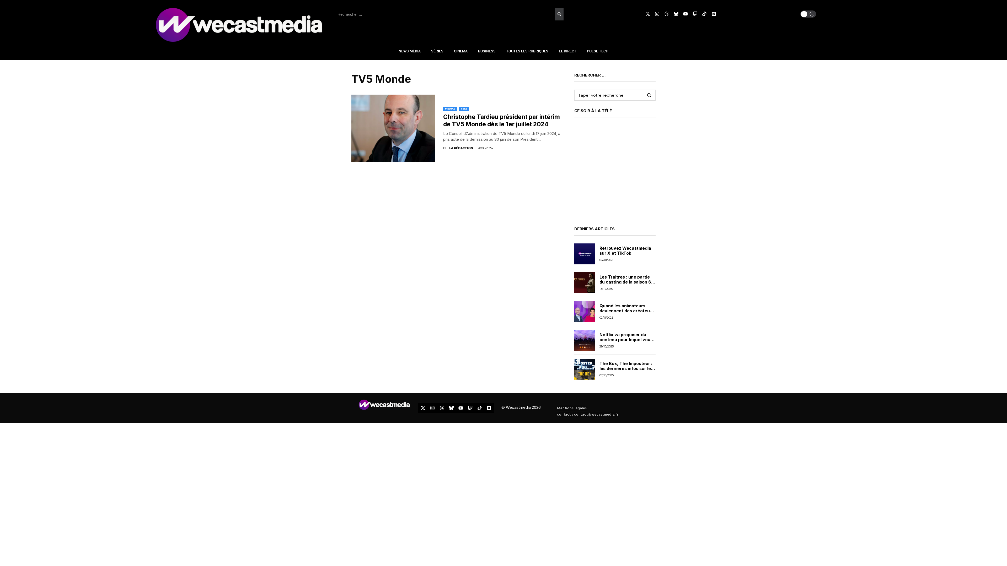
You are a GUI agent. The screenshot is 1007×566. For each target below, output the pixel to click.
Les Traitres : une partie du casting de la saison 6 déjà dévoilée (625, 282)
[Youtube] (685, 14)
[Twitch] (695, 14)
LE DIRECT (567, 51)
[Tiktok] (704, 14)
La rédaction (461, 148)
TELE (463, 108)
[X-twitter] (647, 14)
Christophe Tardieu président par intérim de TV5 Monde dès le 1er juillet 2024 (501, 120)
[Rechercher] (559, 14)
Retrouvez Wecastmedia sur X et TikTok (625, 251)
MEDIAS (450, 108)
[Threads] (666, 14)
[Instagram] (657, 14)
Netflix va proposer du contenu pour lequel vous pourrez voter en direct (626, 339)
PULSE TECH (597, 51)
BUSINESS (487, 51)
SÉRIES (437, 51)
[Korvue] (714, 14)
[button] (808, 14)
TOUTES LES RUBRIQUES (527, 51)
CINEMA (461, 51)
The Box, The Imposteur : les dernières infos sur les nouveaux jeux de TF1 (626, 368)
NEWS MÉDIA (410, 51)
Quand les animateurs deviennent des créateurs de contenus (626, 310)
